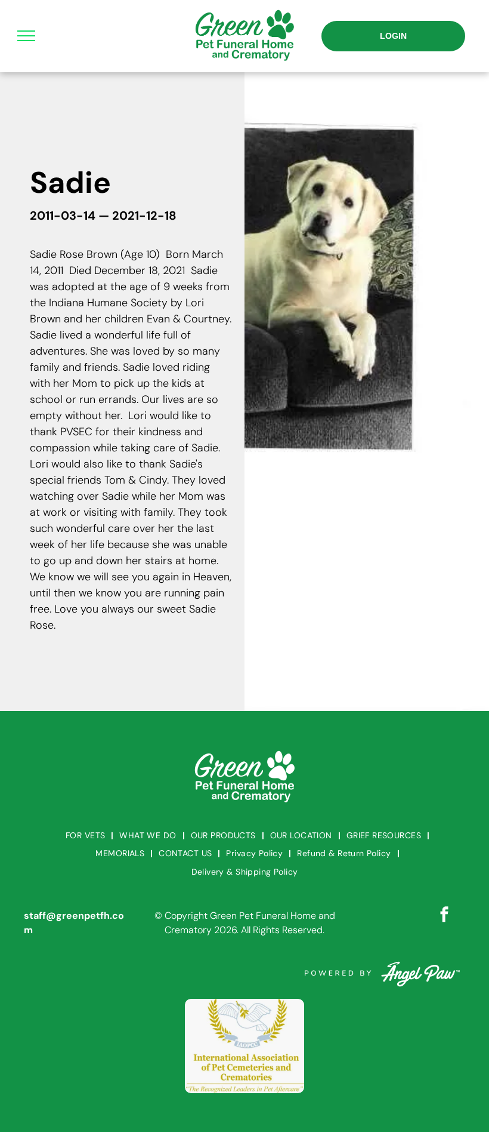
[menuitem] (86, 835)
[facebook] (444, 916)
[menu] (26, 35)
